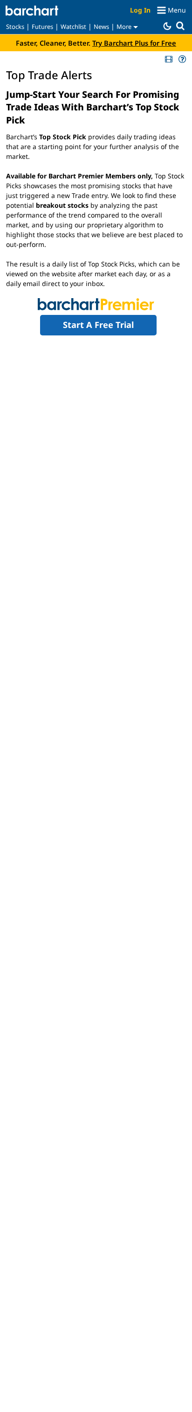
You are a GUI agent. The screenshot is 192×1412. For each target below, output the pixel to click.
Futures (42, 26)
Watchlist (73, 26)
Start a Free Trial (98, 324)
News (101, 26)
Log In (140, 10)
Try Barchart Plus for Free (134, 43)
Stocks (15, 26)
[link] (167, 59)
